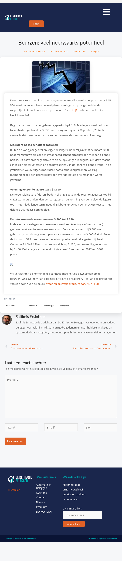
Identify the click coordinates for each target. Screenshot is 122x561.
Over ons (41, 492)
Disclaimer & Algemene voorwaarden (102, 538)
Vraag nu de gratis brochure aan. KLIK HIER (72, 284)
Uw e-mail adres (72, 508)
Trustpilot (14, 490)
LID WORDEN (44, 511)
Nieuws (40, 502)
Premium (41, 507)
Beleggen (95, 51)
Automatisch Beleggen (43, 486)
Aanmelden (73, 524)
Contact (40, 497)
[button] (10, 305)
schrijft (73, 110)
